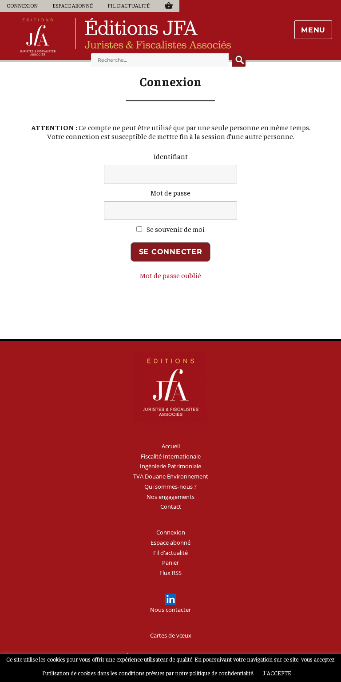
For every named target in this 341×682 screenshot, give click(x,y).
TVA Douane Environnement (170, 476)
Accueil (171, 446)
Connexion (22, 5)
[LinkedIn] (170, 599)
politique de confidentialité (221, 673)
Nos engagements (170, 497)
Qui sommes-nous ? (170, 487)
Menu (313, 30)
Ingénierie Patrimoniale (170, 466)
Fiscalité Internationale (171, 456)
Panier (168, 5)
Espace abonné (72, 5)
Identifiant (171, 156)
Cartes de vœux (170, 635)
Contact (170, 507)
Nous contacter (170, 610)
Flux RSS (170, 573)
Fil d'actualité (128, 5)
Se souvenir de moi (175, 228)
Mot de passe (170, 192)
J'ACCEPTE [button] (277, 673)
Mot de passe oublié (170, 275)
